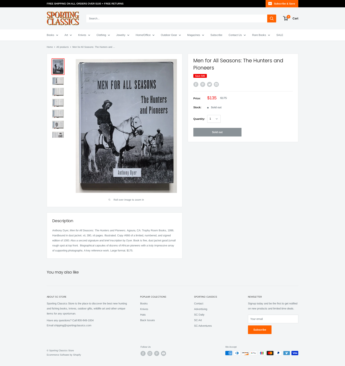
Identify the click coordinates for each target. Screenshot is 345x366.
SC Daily (199, 314)
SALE (279, 34)
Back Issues (147, 320)
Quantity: (199, 118)
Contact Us (235, 34)
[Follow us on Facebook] (143, 353)
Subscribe (216, 34)
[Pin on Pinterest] (202, 84)
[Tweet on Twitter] (209, 84)
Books (50, 34)
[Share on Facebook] (195, 84)
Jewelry (120, 34)
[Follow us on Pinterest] (156, 353)
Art (66, 34)
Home (50, 47)
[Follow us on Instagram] (149, 353)
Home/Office (143, 34)
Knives (82, 34)
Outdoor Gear (169, 34)
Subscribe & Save (284, 3)
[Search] (271, 18)
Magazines (193, 34)
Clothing (101, 34)
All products (62, 47)
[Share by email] (216, 84)
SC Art (198, 320)
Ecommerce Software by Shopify (64, 354)
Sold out (217, 132)
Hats (143, 314)
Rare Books (259, 34)
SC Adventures (203, 325)
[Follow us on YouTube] (163, 353)
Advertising (200, 309)
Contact (198, 303)
